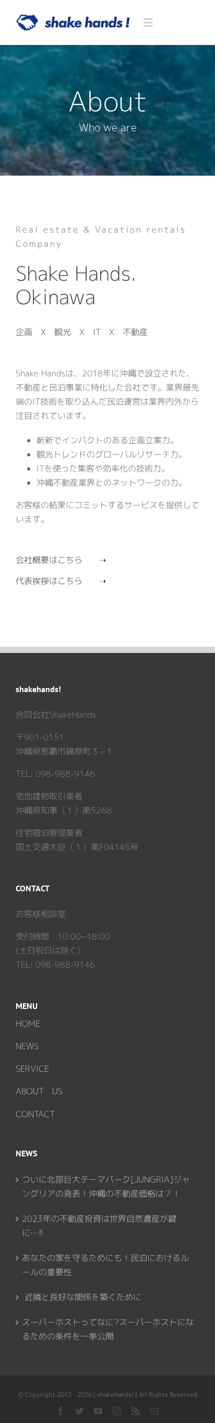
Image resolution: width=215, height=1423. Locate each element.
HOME (28, 1023)
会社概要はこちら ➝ (61, 560)
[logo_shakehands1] (73, 18)
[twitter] (79, 1411)
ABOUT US (39, 1091)
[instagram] (117, 1411)
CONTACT (35, 1114)
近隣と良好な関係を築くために (81, 1297)
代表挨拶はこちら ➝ (61, 581)
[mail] (154, 1411)
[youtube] (98, 1411)
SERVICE (32, 1068)
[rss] (136, 1411)
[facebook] (60, 1411)
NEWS (27, 1046)
